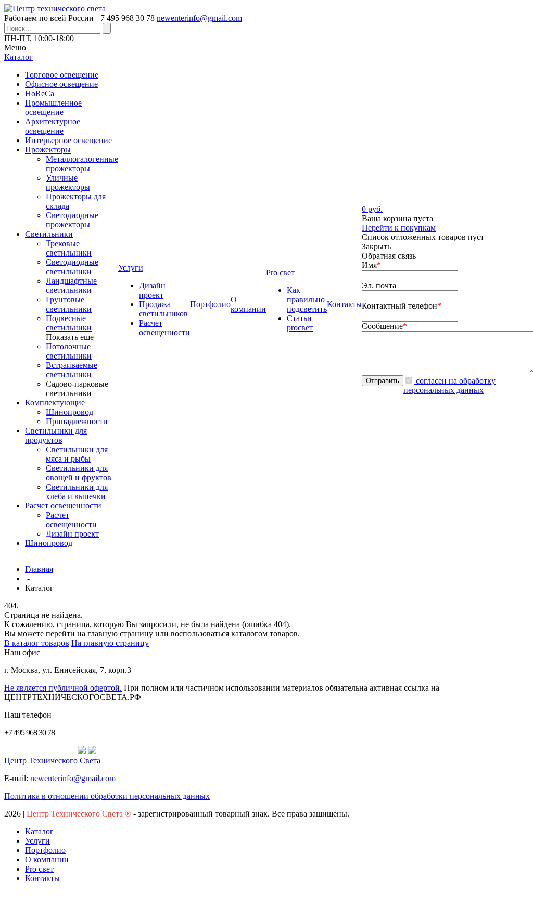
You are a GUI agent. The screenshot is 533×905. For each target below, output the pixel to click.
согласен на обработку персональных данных (449, 385)
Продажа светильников (163, 309)
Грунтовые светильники (69, 304)
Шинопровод (69, 411)
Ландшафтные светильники (71, 285)
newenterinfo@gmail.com (199, 18)
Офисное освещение (61, 84)
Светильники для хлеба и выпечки (77, 491)
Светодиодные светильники (72, 267)
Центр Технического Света (52, 760)
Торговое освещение (61, 74)
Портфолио (45, 850)
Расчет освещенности (63, 505)
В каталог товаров (36, 643)
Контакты (42, 878)
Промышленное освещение (53, 107)
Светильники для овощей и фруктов (78, 473)
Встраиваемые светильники (71, 370)
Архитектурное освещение (52, 126)
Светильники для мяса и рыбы (77, 454)
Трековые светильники (69, 248)
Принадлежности (77, 421)
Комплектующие (55, 402)
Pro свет (39, 868)
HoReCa (39, 93)
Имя (371, 265)
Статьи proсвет (300, 323)
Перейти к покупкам (399, 227)
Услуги (37, 840)
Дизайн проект (72, 533)
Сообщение (384, 326)
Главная (39, 569)
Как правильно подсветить (307, 299)
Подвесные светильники (69, 323)
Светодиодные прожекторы (72, 220)
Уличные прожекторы (68, 182)
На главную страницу (110, 643)
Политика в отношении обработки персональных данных (107, 796)
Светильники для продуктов (56, 435)
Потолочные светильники (69, 351)
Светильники (49, 234)
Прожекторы (48, 149)
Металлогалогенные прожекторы (82, 164)
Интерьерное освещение (68, 140)
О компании (47, 859)
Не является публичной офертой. (63, 687)
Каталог (39, 831)
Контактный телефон (401, 305)
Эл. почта (379, 285)
